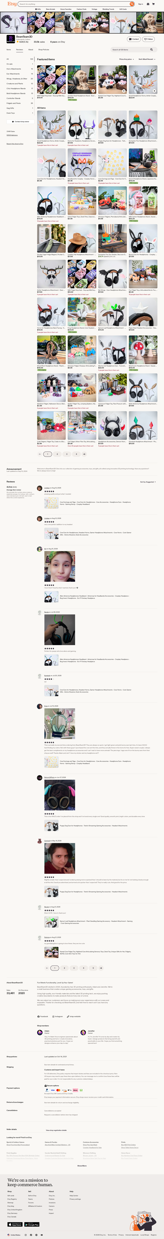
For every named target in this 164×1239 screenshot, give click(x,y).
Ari (45, 549)
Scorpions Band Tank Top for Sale (94, 1158)
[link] (40, 454)
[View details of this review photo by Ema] (59, 723)
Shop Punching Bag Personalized (18, 1145)
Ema (45, 706)
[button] (134, 39)
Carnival (47, 841)
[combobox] (73, 4)
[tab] (20, 59)
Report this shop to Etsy (15, 144)
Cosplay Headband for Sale (92, 1147)
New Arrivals (50, 9)
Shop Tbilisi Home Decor (129, 1147)
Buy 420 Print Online (128, 1145)
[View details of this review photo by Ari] (59, 566)
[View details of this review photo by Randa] (59, 629)
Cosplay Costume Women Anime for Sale (59, 1158)
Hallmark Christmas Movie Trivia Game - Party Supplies (22, 1159)
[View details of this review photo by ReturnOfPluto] (59, 795)
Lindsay (47, 488)
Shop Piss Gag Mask (90, 1145)
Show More (82, 1166)
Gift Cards (123, 9)
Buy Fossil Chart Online (129, 1158)
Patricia (47, 937)
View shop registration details (56, 1130)
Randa (46, 612)
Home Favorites (65, 9)
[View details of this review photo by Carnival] (59, 858)
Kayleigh (47, 675)
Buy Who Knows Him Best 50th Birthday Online (23, 1155)
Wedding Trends (108, 9)
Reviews (19, 50)
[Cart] (153, 4)
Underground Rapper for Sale (55, 1155)
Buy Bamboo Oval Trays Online (131, 1155)
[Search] (132, 4)
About (30, 50)
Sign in (140, 4)
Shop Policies (43, 50)
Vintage (94, 9)
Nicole (46, 907)
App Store (15, 1224)
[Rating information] (17, 42)
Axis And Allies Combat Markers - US (57, 1145)
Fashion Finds (81, 9)
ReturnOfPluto (49, 777)
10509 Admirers (12, 135)
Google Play (31, 1224)
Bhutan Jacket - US (90, 1155)
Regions (154, 1235)
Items (9, 50)
